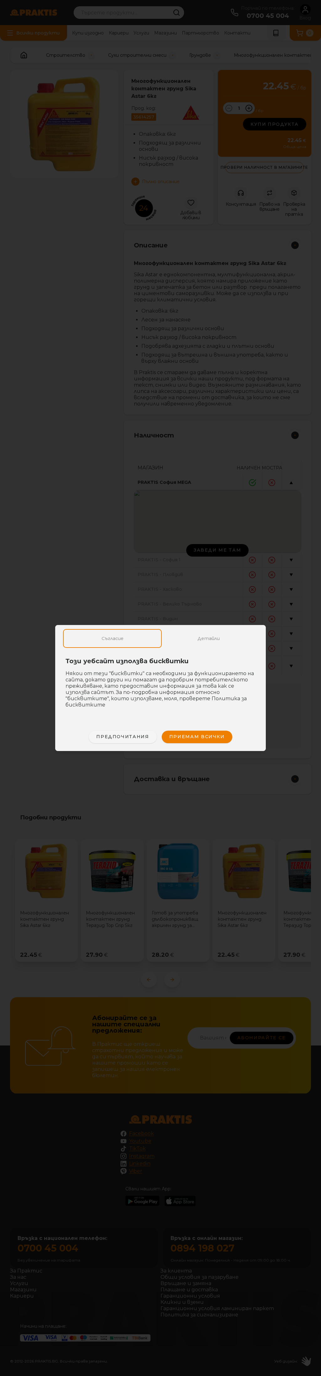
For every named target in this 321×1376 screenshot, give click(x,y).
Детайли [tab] (208, 638)
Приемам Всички (197, 736)
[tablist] (160, 638)
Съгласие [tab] (113, 638)
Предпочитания (122, 736)
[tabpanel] (160, 686)
